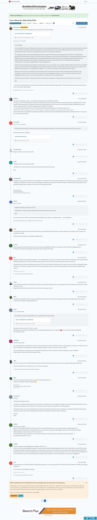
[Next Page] (54, 500)
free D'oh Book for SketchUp (26, 90)
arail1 (14, 229)
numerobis (16, 122)
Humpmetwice (17, 149)
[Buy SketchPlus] (47, 511)
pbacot (15, 201)
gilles (14, 360)
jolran (14, 296)
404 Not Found (20, 136)
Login (21, 495)
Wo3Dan (15, 98)
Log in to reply (82, 23)
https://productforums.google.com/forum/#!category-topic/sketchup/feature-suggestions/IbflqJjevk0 (42, 110)
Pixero (15, 282)
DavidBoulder (17, 178)
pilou (14, 377)
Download (55, 15)
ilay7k (15, 309)
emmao (15, 244)
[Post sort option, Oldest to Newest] (73, 23)
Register (14, 495)
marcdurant (16, 396)
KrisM (14, 161)
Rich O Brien (16, 27)
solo (14, 257)
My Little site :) (16, 387)
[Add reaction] (73, 93)
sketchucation (15, 1)
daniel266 (16, 340)
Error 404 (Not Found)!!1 (23, 33)
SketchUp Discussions (16, 23)
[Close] (86, 483)
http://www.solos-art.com (19, 271)
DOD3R (15, 424)
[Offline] (11, 28)
